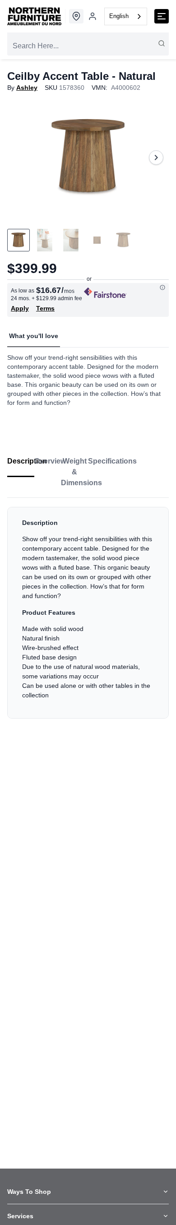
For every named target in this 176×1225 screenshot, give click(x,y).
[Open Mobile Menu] (161, 16)
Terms (45, 308)
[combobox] (125, 16)
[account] (92, 16)
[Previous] (20, 157)
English (119, 16)
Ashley (26, 87)
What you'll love (33, 335)
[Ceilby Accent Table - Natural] (88, 157)
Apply (20, 308)
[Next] (156, 157)
